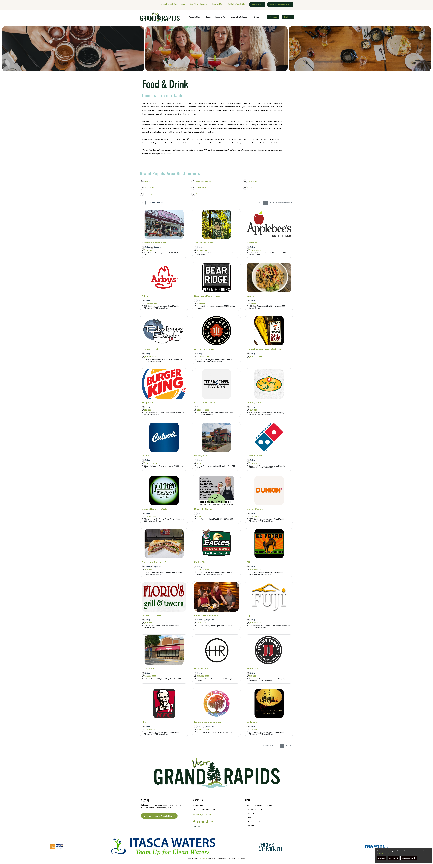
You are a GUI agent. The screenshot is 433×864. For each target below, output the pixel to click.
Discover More (217, 4)
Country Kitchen (255, 402)
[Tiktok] (207, 821)
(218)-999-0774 (150, 463)
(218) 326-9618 (255, 410)
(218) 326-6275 (255, 570)
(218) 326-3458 (203, 676)
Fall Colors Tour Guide (236, 4)
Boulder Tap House (204, 349)
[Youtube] (203, 821)
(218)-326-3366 (203, 463)
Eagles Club (200, 562)
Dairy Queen (200, 455)
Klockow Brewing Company (208, 722)
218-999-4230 (255, 304)
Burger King (148, 402)
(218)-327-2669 (150, 304)
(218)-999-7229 (203, 729)
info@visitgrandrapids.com (204, 814)
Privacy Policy (197, 826)
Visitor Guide (253, 822)
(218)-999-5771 (203, 516)
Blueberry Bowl (150, 349)
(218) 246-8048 (150, 357)
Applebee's (253, 242)
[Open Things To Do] (226, 17)
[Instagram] (198, 821)
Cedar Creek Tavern (204, 402)
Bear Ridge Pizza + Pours (207, 296)
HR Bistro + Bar (202, 668)
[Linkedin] (211, 821)
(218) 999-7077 (150, 623)
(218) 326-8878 (255, 250)
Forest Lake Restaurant (206, 615)
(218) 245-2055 (150, 250)
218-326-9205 (150, 410)
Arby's (145, 296)
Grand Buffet (148, 668)
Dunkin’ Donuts (255, 509)
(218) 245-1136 (203, 250)
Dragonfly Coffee (203, 509)
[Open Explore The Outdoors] (249, 17)
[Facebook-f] (194, 821)
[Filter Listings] (143, 203)
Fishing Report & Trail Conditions (172, 4)
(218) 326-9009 (255, 623)
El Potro (251, 562)
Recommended (280, 203)
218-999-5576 (255, 676)
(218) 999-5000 (203, 304)
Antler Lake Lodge (203, 242)
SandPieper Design (203, 858)
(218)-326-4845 (203, 570)
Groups (251, 814)
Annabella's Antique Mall (155, 242)
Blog (249, 818)
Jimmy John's (254, 668)
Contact (251, 826)
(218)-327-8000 (203, 410)
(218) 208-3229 (255, 729)
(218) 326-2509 (150, 729)
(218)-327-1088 (255, 357)
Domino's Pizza (255, 455)
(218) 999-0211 (203, 357)
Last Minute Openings (198, 4)
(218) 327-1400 (150, 516)
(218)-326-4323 (203, 623)
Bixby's (250, 296)
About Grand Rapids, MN (259, 806)
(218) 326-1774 (150, 570)
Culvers (145, 455)
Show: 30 (267, 746)
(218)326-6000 (150, 676)
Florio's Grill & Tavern (153, 615)
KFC (144, 722)
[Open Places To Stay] (201, 17)
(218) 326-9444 (255, 463)
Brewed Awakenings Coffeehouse (264, 349)
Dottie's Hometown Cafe (154, 509)
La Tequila (252, 722)
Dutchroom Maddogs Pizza (156, 562)
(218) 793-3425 (255, 516)
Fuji (248, 615)
